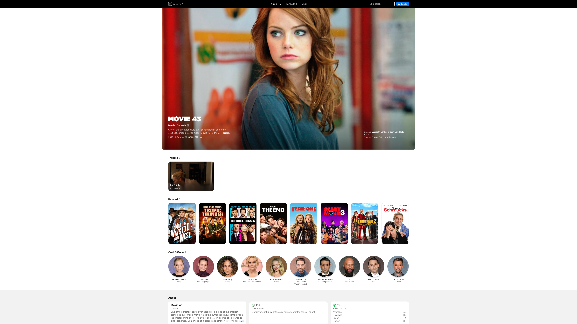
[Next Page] (412, 223)
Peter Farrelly (389, 137)
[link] (174, 157)
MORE (226, 133)
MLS (304, 3)
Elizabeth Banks (379, 132)
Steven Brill (377, 137)
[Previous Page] (165, 223)
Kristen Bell (393, 132)
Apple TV (276, 3)
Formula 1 (291, 3)
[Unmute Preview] (407, 13)
